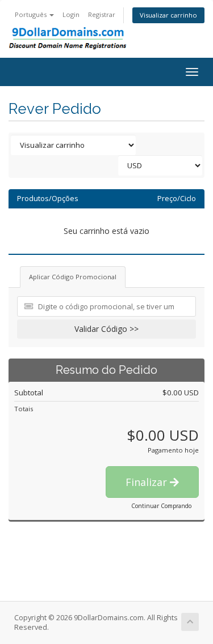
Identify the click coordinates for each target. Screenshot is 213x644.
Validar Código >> (106, 328)
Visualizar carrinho (168, 15)
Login (71, 14)
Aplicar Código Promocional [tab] (72, 276)
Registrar (101, 14)
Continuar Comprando (161, 506)
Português (31, 14)
